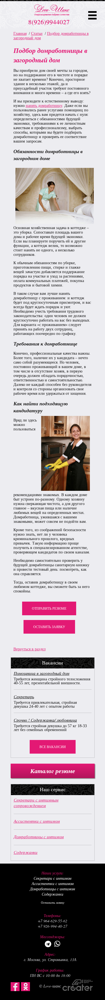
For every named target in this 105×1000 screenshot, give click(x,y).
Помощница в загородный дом (41, 673)
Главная (20, 33)
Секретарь (24, 696)
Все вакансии (52, 747)
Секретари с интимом (52, 878)
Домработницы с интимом (39, 836)
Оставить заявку (49, 627)
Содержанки (26, 852)
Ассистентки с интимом (37, 821)
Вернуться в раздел (29, 649)
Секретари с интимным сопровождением (36, 802)
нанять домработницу (44, 106)
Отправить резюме (49, 609)
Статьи (37, 33)
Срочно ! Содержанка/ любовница (45, 720)
